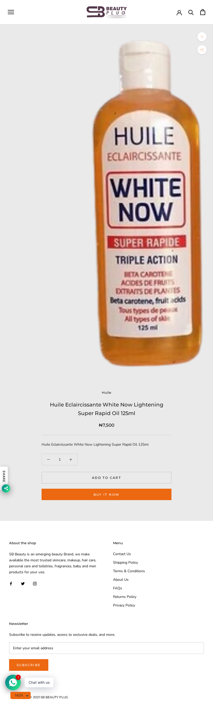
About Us (121, 579)
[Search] (191, 12)
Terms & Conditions (129, 571)
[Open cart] (202, 12)
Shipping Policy (125, 562)
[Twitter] (23, 583)
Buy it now (107, 494)
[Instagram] (35, 583)
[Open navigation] (11, 12)
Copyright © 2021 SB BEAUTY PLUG (40, 697)
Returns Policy (124, 596)
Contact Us (122, 553)
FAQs (117, 588)
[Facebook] (11, 583)
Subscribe (29, 665)
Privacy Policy (124, 605)
